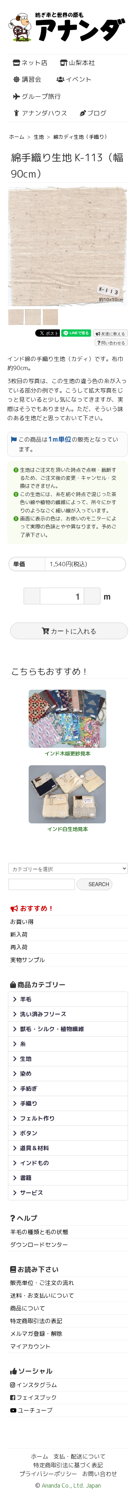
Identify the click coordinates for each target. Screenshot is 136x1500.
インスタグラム (36, 1385)
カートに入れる (73, 630)
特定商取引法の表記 (36, 1321)
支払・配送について (79, 1456)
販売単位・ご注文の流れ (42, 1283)
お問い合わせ (99, 1474)
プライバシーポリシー (48, 1474)
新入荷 (19, 934)
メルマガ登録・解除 (36, 1334)
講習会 (31, 79)
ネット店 (34, 62)
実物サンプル (27, 960)
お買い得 (21, 922)
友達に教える (112, 333)
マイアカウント (30, 1346)
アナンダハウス (44, 113)
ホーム (16, 136)
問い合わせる (112, 342)
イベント (79, 79)
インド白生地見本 (67, 829)
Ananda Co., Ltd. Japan (70, 1485)
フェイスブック (36, 1398)
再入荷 (19, 947)
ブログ (97, 113)
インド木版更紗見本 (67, 753)
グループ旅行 (41, 96)
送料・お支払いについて (42, 1296)
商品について (27, 1308)
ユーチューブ (35, 1410)
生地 (39, 136)
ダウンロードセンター (39, 1245)
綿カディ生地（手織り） (81, 136)
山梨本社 (82, 62)
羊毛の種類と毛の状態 (39, 1232)
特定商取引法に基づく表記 (68, 1465)
